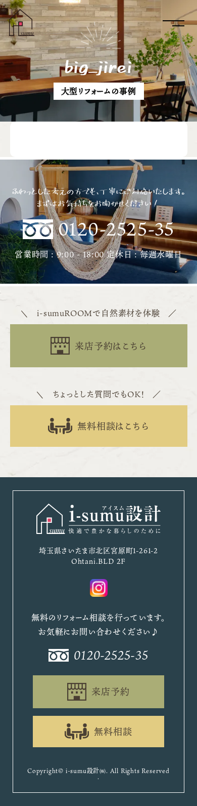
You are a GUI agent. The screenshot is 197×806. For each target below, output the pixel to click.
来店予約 (110, 691)
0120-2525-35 (116, 229)
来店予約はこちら (110, 346)
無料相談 (113, 731)
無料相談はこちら (113, 426)
